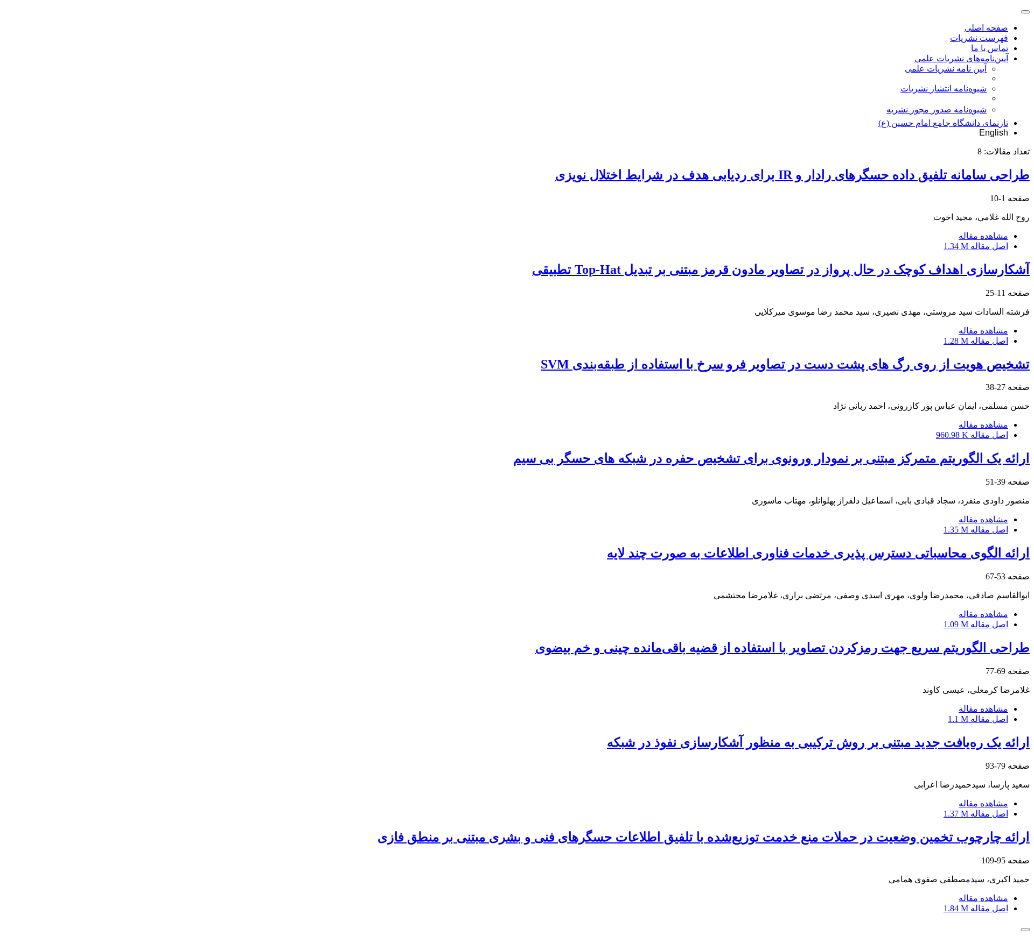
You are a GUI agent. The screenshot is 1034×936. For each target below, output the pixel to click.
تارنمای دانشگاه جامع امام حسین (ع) (943, 122)
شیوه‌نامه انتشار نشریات (943, 88)
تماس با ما (989, 48)
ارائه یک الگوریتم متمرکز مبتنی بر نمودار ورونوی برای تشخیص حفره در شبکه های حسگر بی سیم (771, 458)
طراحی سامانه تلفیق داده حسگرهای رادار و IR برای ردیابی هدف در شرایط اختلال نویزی (792, 175)
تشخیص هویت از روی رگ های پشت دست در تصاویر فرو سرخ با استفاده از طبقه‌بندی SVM (785, 364)
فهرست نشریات (979, 37)
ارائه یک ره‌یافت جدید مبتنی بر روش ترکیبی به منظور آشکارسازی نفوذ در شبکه (818, 742)
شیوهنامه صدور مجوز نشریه (936, 109)
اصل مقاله (976, 246)
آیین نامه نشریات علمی (946, 68)
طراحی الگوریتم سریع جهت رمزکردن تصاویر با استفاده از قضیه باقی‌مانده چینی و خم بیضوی (782, 648)
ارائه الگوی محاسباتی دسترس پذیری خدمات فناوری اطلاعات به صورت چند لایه (818, 553)
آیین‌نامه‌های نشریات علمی (961, 58)
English (993, 132)
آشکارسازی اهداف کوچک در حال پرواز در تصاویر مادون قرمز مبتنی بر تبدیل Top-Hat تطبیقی (781, 269)
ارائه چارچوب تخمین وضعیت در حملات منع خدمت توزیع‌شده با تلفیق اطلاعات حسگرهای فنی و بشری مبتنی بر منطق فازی (704, 837)
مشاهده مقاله (983, 235)
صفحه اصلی (986, 27)
